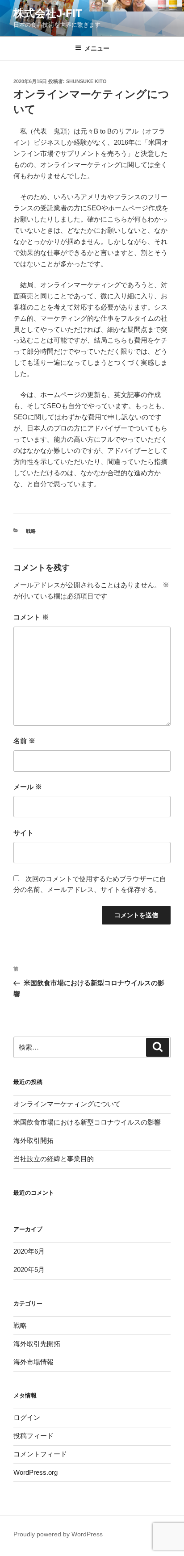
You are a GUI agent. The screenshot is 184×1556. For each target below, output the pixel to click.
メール (27, 787)
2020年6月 (29, 1251)
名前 (24, 741)
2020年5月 (29, 1269)
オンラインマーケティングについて (67, 1104)
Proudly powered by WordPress (58, 1534)
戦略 (31, 531)
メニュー (96, 48)
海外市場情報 (33, 1362)
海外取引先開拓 (36, 1343)
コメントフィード (40, 1454)
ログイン (26, 1417)
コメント (31, 617)
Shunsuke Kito (86, 81)
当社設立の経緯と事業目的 (53, 1159)
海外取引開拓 (33, 1140)
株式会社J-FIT (47, 13)
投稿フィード (33, 1435)
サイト (23, 833)
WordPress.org (35, 1472)
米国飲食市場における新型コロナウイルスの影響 (87, 1122)
